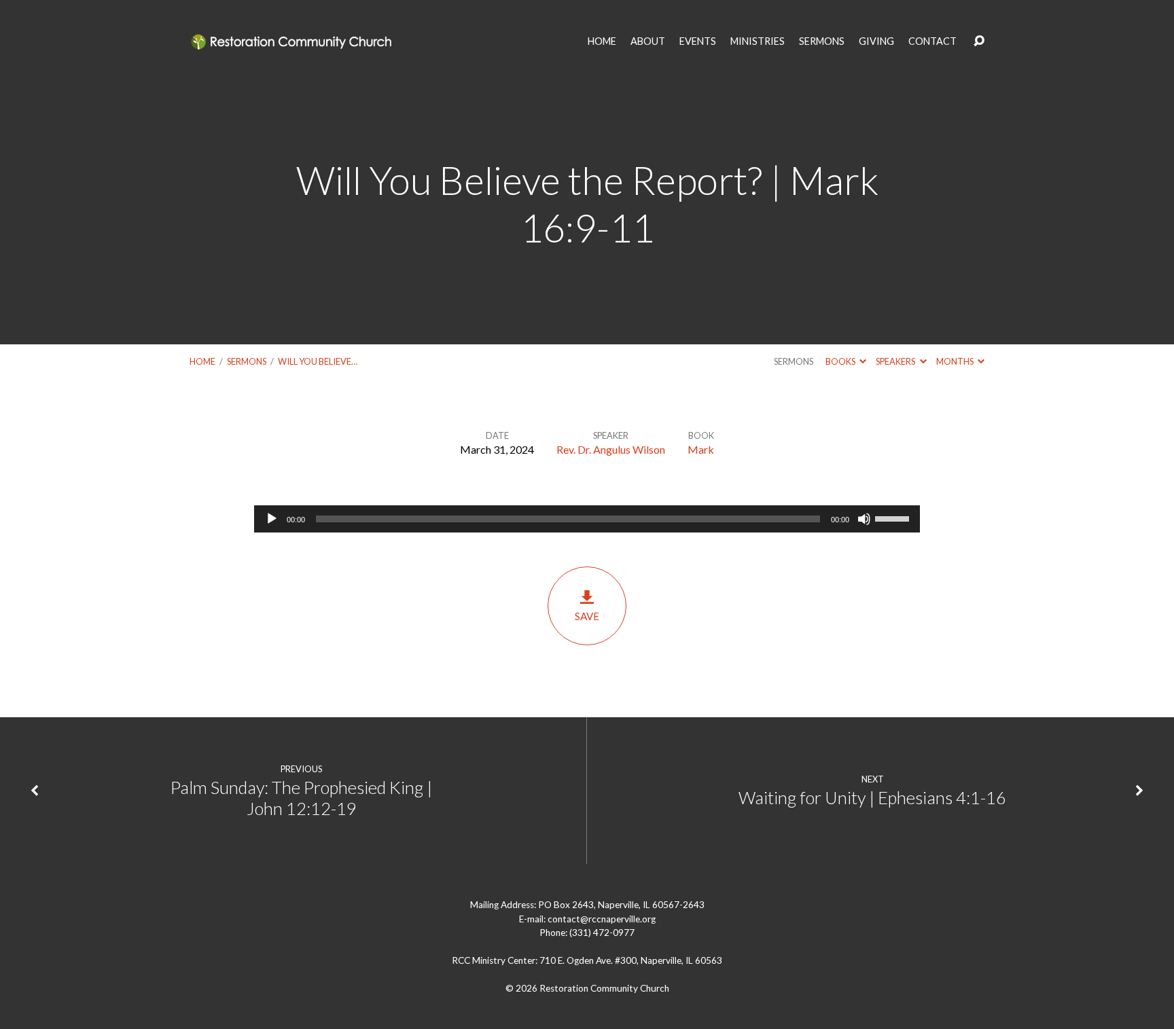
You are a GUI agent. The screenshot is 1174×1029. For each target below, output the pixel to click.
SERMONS (821, 41)
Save (587, 616)
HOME (602, 41)
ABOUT (647, 41)
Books (841, 361)
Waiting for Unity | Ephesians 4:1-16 (872, 797)
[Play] (272, 519)
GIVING (876, 41)
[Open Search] (979, 41)
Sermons (246, 361)
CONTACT (932, 41)
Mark (701, 449)
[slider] (894, 517)
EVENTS (697, 41)
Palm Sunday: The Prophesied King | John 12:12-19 (301, 797)
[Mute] (864, 519)
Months (955, 361)
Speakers (896, 361)
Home (202, 361)
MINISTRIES (757, 41)
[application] (587, 518)
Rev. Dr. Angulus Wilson (610, 449)
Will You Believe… (317, 361)
